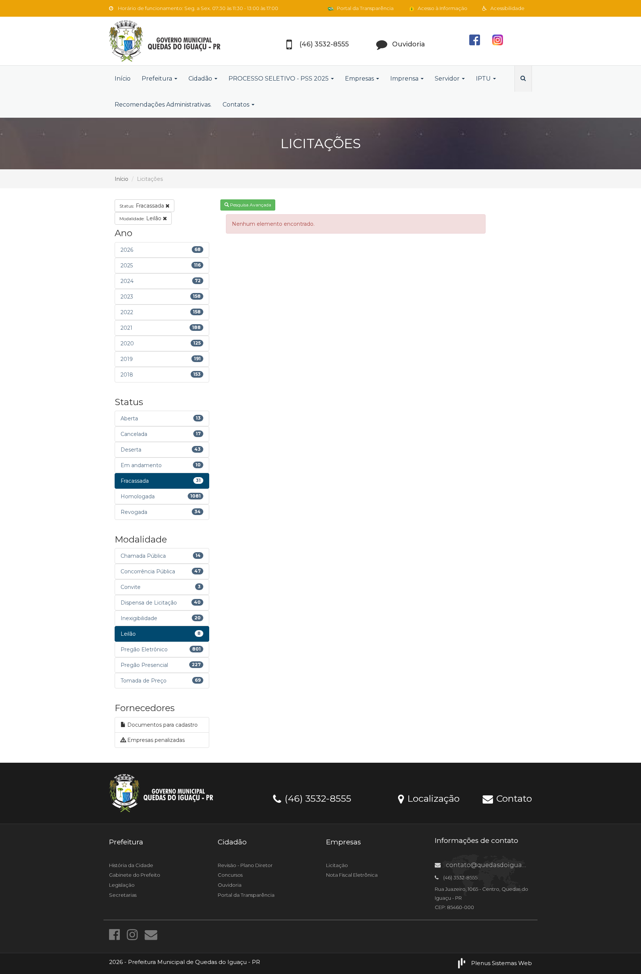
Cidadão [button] (201, 78)
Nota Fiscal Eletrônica (352, 875)
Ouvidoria (229, 885)
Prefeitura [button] (158, 78)
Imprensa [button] (405, 78)
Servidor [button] (448, 78)
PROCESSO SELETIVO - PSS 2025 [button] (279, 78)
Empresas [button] (360, 78)
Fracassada (142, 205)
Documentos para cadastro (162, 724)
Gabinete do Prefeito (134, 875)
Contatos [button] (237, 104)
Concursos (230, 875)
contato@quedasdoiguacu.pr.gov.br (501, 865)
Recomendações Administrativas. (163, 104)
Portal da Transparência (365, 8)
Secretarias (123, 895)
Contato (513, 798)
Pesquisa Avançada (250, 205)
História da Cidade (131, 865)
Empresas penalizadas (155, 740)
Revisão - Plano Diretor (245, 865)
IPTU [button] (484, 78)
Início (123, 78)
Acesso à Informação (442, 8)
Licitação (337, 865)
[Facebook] (116, 934)
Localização (432, 798)
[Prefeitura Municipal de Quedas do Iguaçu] (176, 41)
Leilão (141, 218)
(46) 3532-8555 (316, 798)
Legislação (122, 885)
